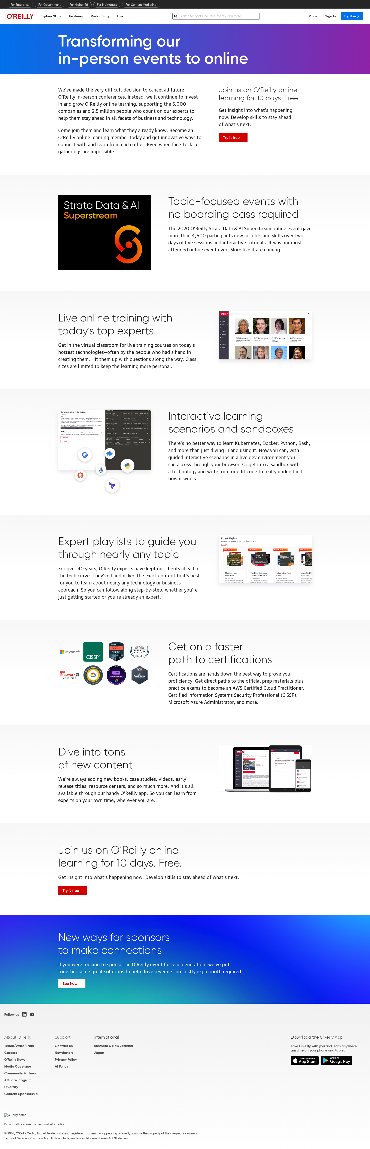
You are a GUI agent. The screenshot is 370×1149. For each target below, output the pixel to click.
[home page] (20, 16)
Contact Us (64, 1046)
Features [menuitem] (76, 16)
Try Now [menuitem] (350, 16)
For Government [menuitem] (49, 5)
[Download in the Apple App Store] (305, 1064)
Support (63, 1037)
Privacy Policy (66, 1059)
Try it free (231, 137)
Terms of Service (15, 1138)
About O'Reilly (17, 1037)
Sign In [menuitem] (330, 16)
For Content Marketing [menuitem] (141, 5)
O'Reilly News (14, 1059)
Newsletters (64, 1052)
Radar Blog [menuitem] (100, 16)
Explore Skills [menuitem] (50, 16)
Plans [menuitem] (313, 16)
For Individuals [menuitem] (107, 5)
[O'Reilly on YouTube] (32, 1014)
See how (70, 983)
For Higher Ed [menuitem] (79, 5)
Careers (10, 1052)
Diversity (11, 1087)
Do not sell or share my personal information (34, 1124)
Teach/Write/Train (19, 1046)
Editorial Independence (67, 1138)
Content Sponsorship (21, 1094)
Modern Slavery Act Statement (107, 1138)
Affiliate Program (17, 1080)
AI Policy (61, 1066)
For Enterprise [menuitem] (19, 5)
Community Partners (20, 1073)
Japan (99, 1052)
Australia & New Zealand (113, 1046)
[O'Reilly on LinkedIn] (24, 1014)
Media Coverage (17, 1066)
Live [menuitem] (120, 16)
